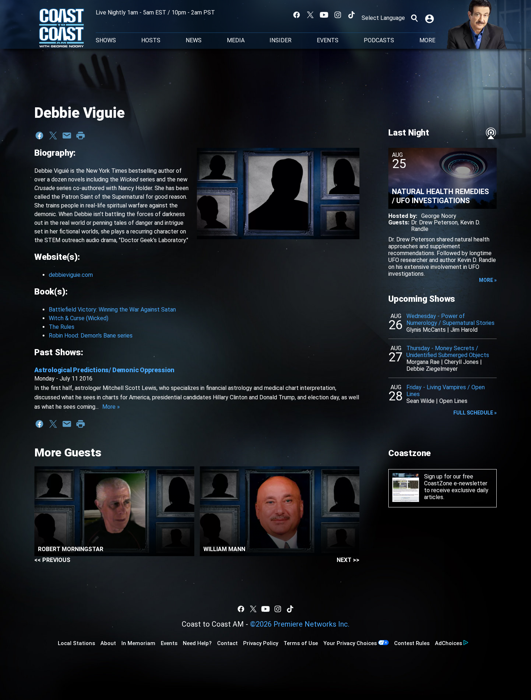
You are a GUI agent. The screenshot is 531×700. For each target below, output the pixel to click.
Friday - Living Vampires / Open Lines (445, 391)
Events (327, 40)
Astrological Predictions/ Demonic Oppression (104, 370)
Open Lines (453, 401)
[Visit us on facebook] (296, 14)
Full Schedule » (475, 413)
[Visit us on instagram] (337, 14)
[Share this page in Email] (67, 135)
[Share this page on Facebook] (39, 135)
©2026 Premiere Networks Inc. (299, 624)
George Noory (438, 215)
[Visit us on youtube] (324, 14)
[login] (430, 18)
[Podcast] (491, 133)
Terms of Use (301, 643)
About (108, 643)
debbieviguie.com (71, 274)
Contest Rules (411, 643)
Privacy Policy (260, 643)
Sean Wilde (420, 401)
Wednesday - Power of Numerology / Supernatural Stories (450, 319)
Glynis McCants (426, 329)
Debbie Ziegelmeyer (432, 368)
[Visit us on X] (310, 14)
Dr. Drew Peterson (434, 222)
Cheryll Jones (461, 361)
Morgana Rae (423, 361)
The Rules (61, 326)
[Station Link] (61, 28)
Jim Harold (464, 329)
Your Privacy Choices (350, 643)
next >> (348, 560)
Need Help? (197, 643)
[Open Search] (414, 18)
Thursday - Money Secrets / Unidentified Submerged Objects (447, 351)
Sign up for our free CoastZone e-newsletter (455, 480)
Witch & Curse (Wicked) (78, 318)
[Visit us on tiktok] (351, 14)
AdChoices (448, 643)
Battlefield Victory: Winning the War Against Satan (112, 309)
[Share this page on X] (53, 135)
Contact (227, 643)
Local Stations (76, 643)
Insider (280, 40)
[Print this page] (80, 135)
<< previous (52, 560)
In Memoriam (138, 643)
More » (111, 406)
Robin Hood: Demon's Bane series (91, 335)
